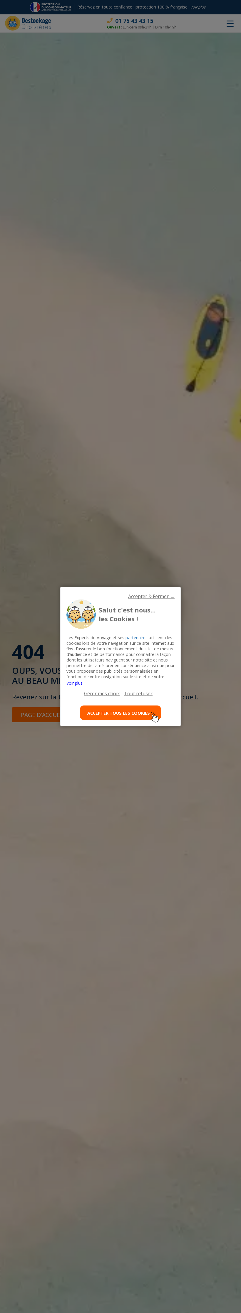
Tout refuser (138, 693)
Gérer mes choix (102, 693)
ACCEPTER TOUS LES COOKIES (118, 713)
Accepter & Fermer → (151, 596)
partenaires (136, 637)
